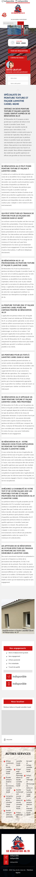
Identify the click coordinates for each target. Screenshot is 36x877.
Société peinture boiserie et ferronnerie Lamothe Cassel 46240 (9, 785)
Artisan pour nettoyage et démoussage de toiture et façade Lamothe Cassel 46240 (29, 786)
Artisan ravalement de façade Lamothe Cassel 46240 (9, 767)
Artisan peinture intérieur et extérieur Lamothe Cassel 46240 (29, 808)
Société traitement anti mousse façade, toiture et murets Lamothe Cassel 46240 (19, 799)
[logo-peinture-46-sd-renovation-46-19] (18, 9)
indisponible (9, 1)
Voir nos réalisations (19, 51)
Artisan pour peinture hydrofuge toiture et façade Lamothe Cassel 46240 (19, 778)
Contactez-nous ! (17, 58)
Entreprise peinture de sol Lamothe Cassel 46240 (9, 801)
